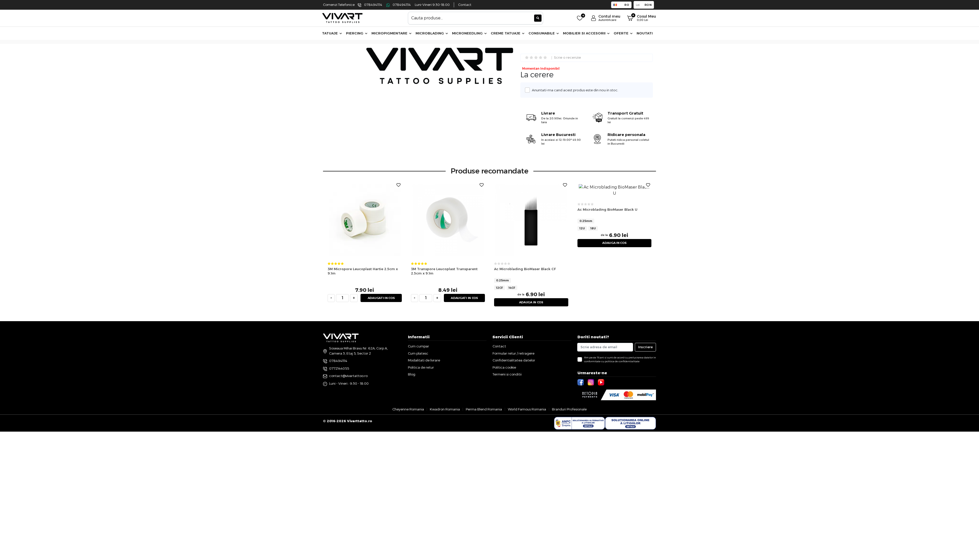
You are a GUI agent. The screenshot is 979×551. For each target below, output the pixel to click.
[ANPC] (579, 423)
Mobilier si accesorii (585, 33)
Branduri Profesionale (569, 409)
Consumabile (542, 33)
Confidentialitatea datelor (514, 360)
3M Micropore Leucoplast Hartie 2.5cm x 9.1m (363, 271)
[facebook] (581, 382)
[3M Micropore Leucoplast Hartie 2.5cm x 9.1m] (365, 219)
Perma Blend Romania (484, 409)
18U (593, 228)
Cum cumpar (418, 346)
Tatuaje (330, 33)
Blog (411, 374)
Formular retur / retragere (513, 353)
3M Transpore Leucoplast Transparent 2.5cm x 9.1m (444, 271)
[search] (538, 18)
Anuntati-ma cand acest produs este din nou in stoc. (575, 90)
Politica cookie (504, 367)
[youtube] (602, 382)
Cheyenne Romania (408, 409)
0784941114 (373, 5)
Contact (464, 5)
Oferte (621, 33)
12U (582, 228)
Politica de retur (421, 367)
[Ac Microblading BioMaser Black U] (614, 190)
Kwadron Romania (445, 409)
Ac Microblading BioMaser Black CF (525, 269)
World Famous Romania (527, 409)
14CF (512, 288)
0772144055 (339, 368)
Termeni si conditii (507, 374)
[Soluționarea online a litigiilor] (630, 423)
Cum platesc (418, 353)
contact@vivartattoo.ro (348, 376)
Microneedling (468, 33)
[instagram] (591, 382)
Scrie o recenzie (567, 57)
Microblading (430, 33)
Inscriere (645, 347)
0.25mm (502, 280)
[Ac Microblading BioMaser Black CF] (531, 219)
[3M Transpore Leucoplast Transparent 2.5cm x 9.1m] (448, 219)
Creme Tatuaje (506, 33)
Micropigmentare (389, 33)
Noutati (645, 33)
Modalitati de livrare (424, 360)
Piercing (355, 33)
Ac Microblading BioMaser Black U (607, 209)
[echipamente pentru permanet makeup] (342, 17)
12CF (499, 288)
